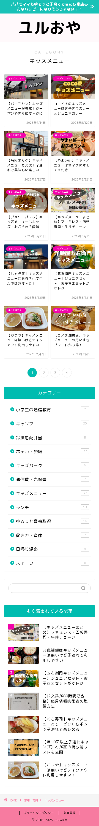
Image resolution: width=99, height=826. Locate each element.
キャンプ (51, 424)
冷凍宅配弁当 (51, 438)
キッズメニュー (51, 493)
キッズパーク (51, 466)
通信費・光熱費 (51, 479)
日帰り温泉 (51, 549)
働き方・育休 (51, 535)
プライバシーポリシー (39, 813)
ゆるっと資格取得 (51, 521)
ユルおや (49, 27)
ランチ (51, 507)
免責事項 (70, 813)
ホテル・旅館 (51, 451)
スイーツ (51, 563)
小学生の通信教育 (51, 410)
